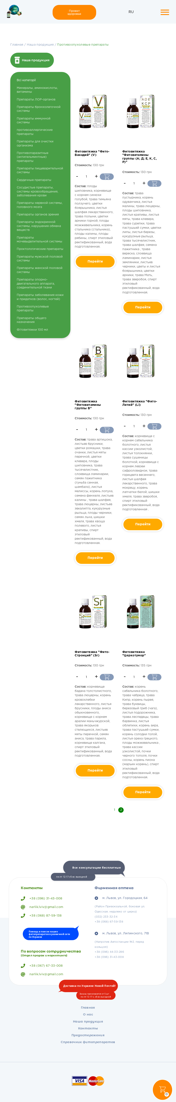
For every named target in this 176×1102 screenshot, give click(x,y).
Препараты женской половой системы (39, 270)
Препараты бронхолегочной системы (39, 109)
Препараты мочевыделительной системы (39, 239)
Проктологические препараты (40, 249)
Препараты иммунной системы (33, 120)
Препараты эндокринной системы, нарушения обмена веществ (39, 226)
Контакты (88, 1028)
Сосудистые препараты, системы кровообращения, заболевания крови (37, 191)
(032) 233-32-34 (106, 917)
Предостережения (88, 1035)
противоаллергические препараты (35, 132)
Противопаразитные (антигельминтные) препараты (32, 157)
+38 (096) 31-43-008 (45, 898)
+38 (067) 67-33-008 (46, 966)
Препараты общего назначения (31, 320)
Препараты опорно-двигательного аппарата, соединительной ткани (36, 283)
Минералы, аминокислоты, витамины (37, 90)
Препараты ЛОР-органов (36, 99)
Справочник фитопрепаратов (88, 1042)
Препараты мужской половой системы (40, 258)
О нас (88, 1014)
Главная (16, 44)
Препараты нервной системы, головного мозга (39, 205)
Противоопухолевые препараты (83, 44)
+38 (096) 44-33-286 (109, 952)
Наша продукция (40, 44)
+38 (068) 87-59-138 (45, 915)
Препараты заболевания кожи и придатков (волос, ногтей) (40, 297)
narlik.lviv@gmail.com (46, 907)
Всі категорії (26, 80)
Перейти (95, 261)
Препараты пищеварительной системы (40, 170)
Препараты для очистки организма (35, 143)
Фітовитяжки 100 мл (32, 330)
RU (131, 12)
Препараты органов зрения (38, 214)
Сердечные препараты (34, 180)
